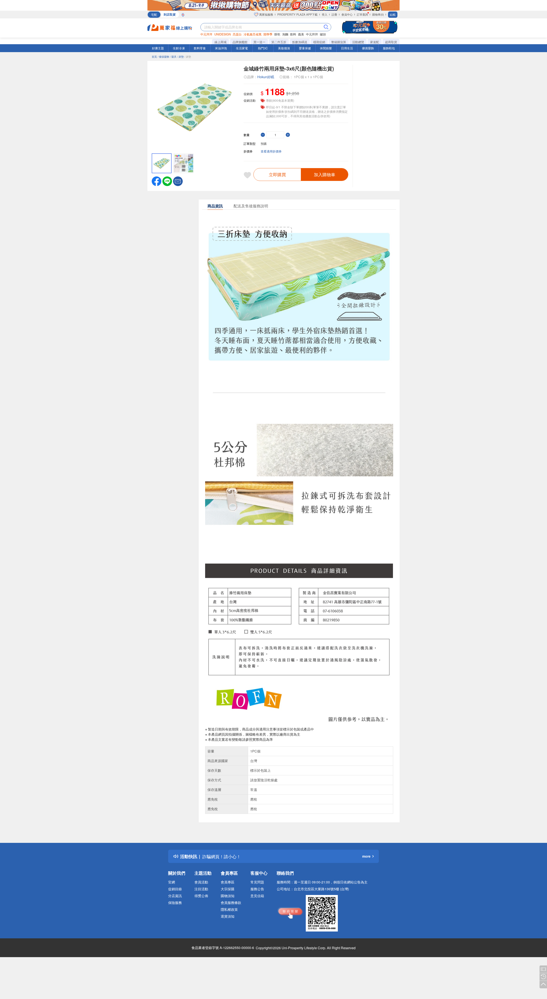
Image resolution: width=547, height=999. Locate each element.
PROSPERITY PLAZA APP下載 (297, 14)
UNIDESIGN (222, 34)
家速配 (374, 42)
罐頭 (323, 34)
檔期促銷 (319, 42)
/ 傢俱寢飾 (163, 56)
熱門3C (263, 48)
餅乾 (277, 34)
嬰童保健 (305, 48)
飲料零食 (200, 48)
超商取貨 (391, 42)
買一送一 (259, 42)
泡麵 (285, 34)
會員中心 (347, 14)
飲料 (293, 34)
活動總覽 (358, 42)
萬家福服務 (265, 14)
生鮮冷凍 (179, 48)
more (366, 856)
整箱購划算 (338, 42)
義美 (301, 34)
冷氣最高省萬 (253, 34)
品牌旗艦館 (239, 42)
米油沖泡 (221, 48)
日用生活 (347, 48)
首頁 (154, 56)
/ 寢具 (173, 56)
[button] (178, 181)
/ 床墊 (180, 56)
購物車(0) (378, 14)
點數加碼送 (299, 42)
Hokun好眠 (265, 76)
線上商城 (220, 42)
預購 (264, 143)
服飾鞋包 (389, 48)
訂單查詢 (362, 14)
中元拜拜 (206, 34)
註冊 (334, 14)
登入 (324, 14)
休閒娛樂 (326, 48)
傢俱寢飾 (368, 48)
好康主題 (158, 48)
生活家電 (242, 48)
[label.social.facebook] (156, 181)
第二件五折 (278, 42)
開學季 (267, 34)
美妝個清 (284, 48)
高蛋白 (237, 34)
